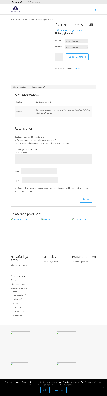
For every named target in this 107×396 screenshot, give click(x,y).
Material (58, 46)
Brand (15, 291)
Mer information (19, 87)
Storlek (58, 40)
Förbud (15, 299)
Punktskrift (17, 311)
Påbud (15, 307)
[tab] (20, 87)
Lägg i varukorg (77, 56)
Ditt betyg (19, 150)
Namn (18, 171)
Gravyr (13, 280)
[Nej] (103, 387)
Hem (12, 20)
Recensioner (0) (38, 87)
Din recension (21, 153)
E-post (18, 181)
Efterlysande (18, 295)
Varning (32, 20)
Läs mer (59, 390)
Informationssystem (19, 284)
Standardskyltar (21, 20)
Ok (45, 390)
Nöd (14, 303)
